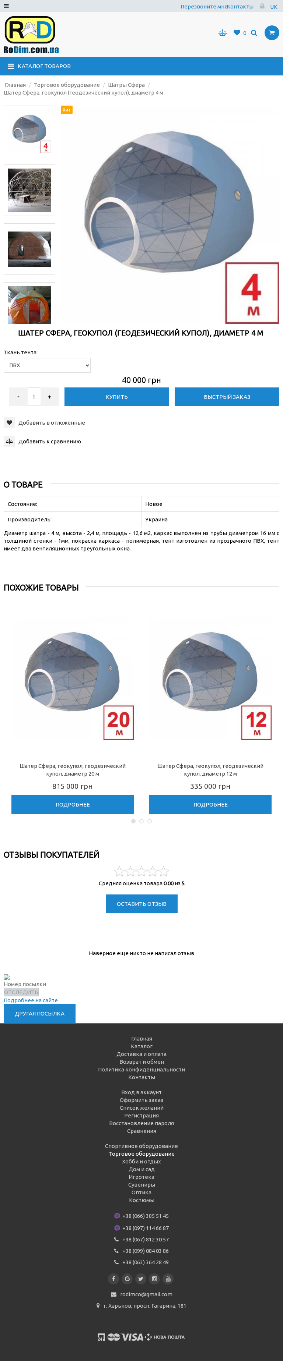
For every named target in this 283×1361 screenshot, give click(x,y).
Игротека (141, 1177)
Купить (117, 397)
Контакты (240, 6)
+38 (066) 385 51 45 (145, 1216)
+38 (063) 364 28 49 (145, 1262)
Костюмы (141, 1200)
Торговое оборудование (142, 1154)
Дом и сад (142, 1169)
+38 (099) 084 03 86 (145, 1251)
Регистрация (141, 1115)
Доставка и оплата (141, 1054)
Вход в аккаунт (141, 1092)
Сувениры (141, 1184)
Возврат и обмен (141, 1062)
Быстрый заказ (227, 397)
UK (273, 7)
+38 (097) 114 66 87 (145, 1228)
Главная (141, 1038)
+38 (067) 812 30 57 (145, 1239)
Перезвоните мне (204, 6)
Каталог (142, 1046)
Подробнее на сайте (31, 1000)
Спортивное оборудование (141, 1146)
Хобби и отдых (141, 1161)
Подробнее (73, 804)
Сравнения (141, 1131)
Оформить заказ (141, 1100)
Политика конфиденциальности (141, 1069)
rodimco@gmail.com (146, 1294)
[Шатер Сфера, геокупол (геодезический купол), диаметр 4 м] (29, 131)
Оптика (141, 1192)
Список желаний (142, 1108)
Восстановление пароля (141, 1123)
